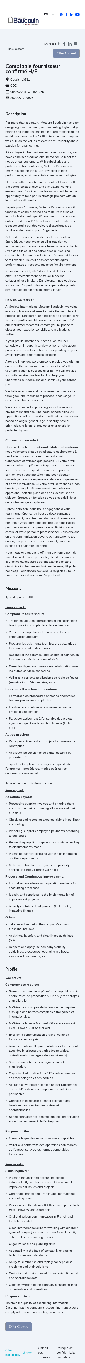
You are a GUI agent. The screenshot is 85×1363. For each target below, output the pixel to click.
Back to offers (16, 49)
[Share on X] (58, 44)
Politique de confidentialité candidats (66, 1352)
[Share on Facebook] (64, 44)
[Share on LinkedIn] (70, 44)
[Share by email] (75, 44)
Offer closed (66, 53)
